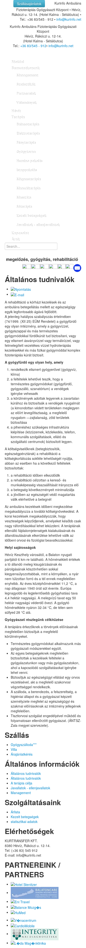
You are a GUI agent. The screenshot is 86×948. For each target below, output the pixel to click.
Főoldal (17, 62)
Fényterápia (26, 143)
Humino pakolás (29, 161)
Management (27, 75)
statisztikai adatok (24, 821)
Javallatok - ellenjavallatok (37, 225)
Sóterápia (24, 207)
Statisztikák (25, 85)
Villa (14, 749)
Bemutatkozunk (25, 68)
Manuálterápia (28, 188)
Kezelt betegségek (31, 216)
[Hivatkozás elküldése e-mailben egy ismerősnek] (17, 294)
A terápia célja (21, 783)
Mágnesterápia (28, 179)
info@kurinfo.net (68, 19)
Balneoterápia (27, 124)
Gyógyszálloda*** (24, 744)
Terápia (18, 117)
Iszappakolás (26, 170)
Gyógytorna (25, 152)
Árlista (15, 811)
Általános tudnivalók (26, 773)
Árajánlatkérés (21, 754)
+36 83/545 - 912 (33, 45)
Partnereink (26, 94)
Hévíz (16, 111)
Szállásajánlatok (29, 3)
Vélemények (26, 103)
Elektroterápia (27, 134)
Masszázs (23, 198)
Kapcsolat (19, 233)
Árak (15, 239)
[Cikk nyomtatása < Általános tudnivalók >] (21, 288)
